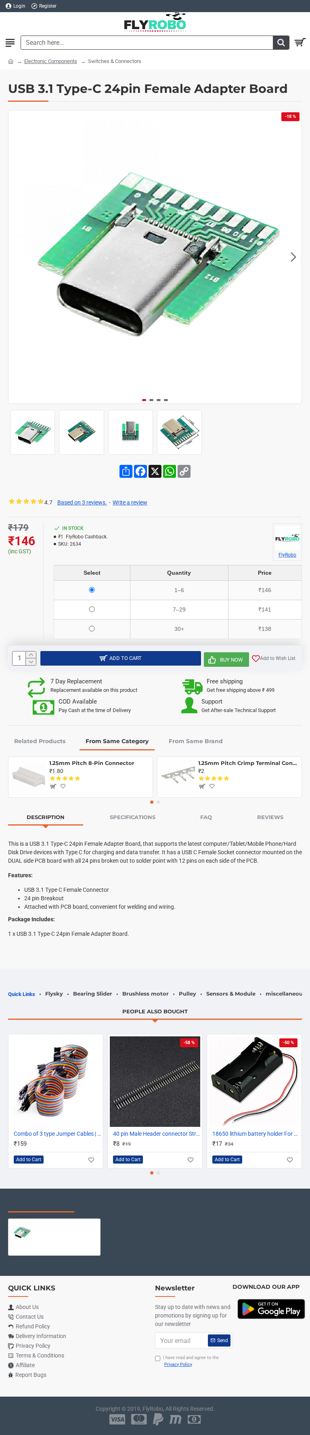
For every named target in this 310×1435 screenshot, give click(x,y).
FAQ (206, 817)
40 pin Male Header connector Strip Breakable (156, 1133)
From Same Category (117, 741)
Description (46, 817)
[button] (16, 257)
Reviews (270, 817)
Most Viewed (108, 1204)
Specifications (132, 817)
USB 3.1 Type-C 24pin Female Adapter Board (66, 1225)
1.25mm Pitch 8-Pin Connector (91, 763)
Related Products (39, 741)
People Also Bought (155, 1011)
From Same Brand (196, 741)
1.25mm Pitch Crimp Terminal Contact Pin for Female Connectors (248, 763)
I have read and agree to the (191, 1361)
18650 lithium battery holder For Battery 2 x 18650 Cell (256, 1133)
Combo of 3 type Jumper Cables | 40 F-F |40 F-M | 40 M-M (57, 1133)
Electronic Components (50, 61)
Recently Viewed (41, 1204)
